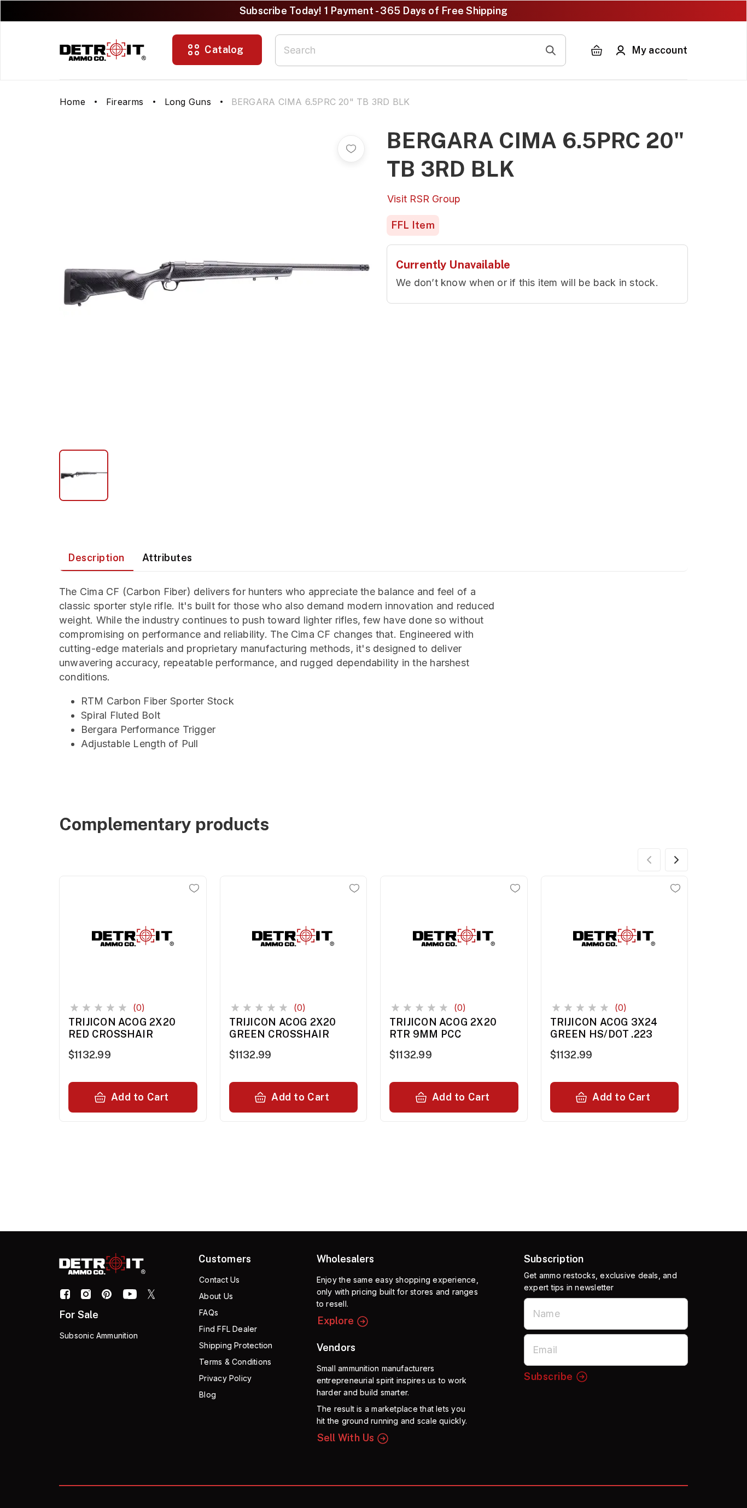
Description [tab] (96, 557)
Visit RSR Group (423, 199)
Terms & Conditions (235, 1361)
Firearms (125, 101)
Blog (207, 1394)
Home (72, 101)
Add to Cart (140, 1097)
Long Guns (188, 101)
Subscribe (548, 1376)
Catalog (224, 49)
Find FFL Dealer (228, 1329)
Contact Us (219, 1279)
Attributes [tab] (167, 557)
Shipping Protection (235, 1345)
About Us (216, 1296)
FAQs (208, 1312)
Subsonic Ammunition (99, 1335)
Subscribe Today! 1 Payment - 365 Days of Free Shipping (373, 10)
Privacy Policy (225, 1378)
